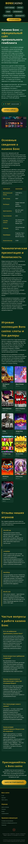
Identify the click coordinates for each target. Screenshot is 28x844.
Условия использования (7, 820)
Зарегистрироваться (14, 782)
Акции (2, 811)
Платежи (3, 809)
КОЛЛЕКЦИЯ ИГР (20, 15)
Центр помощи (5, 807)
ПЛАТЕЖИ (20, 7)
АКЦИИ (8, 11)
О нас (2, 795)
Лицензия (3, 825)
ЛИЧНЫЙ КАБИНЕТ (14, 19)
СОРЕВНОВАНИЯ (17, 11)
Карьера (3, 797)
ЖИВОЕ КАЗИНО (8, 15)
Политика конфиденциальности (9, 823)
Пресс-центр (4, 799)
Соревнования (4, 813)
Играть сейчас (10, 110)
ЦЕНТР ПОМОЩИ (10, 7)
